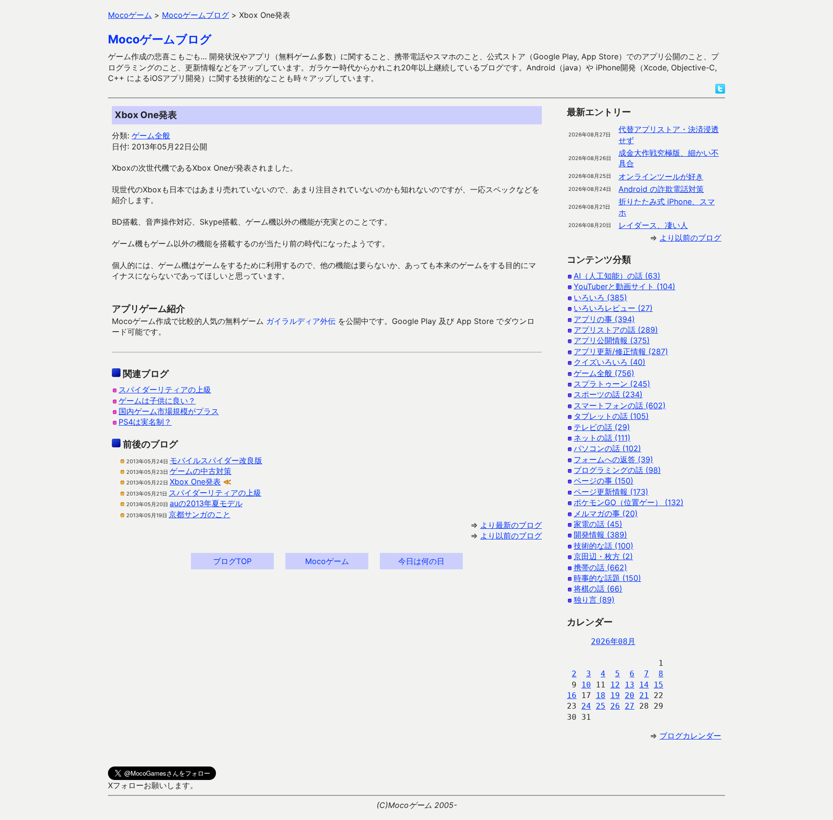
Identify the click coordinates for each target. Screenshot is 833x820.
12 (615, 684)
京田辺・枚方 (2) (603, 556)
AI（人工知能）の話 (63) (617, 276)
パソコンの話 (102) (607, 448)
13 (629, 684)
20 (629, 695)
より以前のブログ (511, 535)
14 (644, 684)
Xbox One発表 (195, 481)
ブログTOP (232, 561)
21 (644, 695)
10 (586, 684)
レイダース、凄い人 (653, 225)
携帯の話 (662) (600, 567)
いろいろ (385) (600, 297)
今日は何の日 (421, 561)
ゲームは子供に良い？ (157, 400)
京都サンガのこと (199, 514)
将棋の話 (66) (598, 588)
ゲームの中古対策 (200, 471)
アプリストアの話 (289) (616, 330)
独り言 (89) (594, 600)
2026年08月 (613, 641)
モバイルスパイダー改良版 (216, 460)
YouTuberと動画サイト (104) (624, 286)
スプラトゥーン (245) (612, 384)
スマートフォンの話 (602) (620, 405)
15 (658, 684)
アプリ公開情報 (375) (612, 340)
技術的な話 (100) (603, 546)
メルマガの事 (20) (606, 513)
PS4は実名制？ (145, 422)
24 (586, 706)
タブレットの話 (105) (611, 416)
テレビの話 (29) (602, 427)
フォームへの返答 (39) (613, 459)
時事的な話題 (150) (607, 578)
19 (615, 695)
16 (572, 695)
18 (600, 695)
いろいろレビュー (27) (613, 308)
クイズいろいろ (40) (609, 362)
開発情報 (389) (600, 534)
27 (629, 706)
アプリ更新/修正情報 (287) (621, 351)
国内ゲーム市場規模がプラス (169, 411)
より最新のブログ (511, 525)
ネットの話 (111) (602, 438)
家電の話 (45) (598, 524)
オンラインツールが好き (660, 176)
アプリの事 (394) (604, 319)
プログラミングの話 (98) (617, 470)
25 (600, 706)
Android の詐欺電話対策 (661, 189)
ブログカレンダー (690, 735)
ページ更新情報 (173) (611, 492)
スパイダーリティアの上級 (165, 389)
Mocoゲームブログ (160, 39)
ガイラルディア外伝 (301, 321)
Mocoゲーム (327, 561)
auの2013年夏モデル (206, 503)
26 (615, 706)
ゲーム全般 (151, 135)
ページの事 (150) (603, 480)
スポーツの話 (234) (608, 394)
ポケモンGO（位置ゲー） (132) (629, 502)
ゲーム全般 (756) (604, 373)
